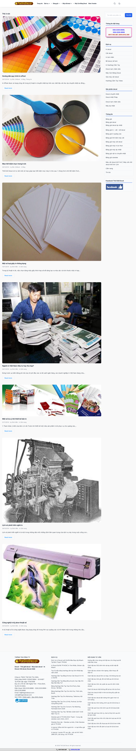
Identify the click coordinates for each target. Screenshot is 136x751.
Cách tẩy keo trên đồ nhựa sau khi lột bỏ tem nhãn (104, 723)
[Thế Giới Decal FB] (119, 187)
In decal (108, 49)
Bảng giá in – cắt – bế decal (115, 130)
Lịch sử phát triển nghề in (12, 525)
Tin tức (108, 172)
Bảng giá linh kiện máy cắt (115, 138)
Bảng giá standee (112, 157)
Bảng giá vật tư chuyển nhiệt (116, 153)
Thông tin (29, 79)
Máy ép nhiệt (110, 106)
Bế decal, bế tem (111, 61)
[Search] (114, 3)
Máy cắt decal (66, 3)
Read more (8, 88)
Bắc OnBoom (16, 79)
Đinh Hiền (15, 266)
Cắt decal (109, 53)
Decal (17, 667)
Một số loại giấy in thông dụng (14, 263)
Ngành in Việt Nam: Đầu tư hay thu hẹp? (18, 366)
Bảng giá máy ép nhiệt (113, 150)
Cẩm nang (23, 266)
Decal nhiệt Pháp (112, 97)
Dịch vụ (46, 3)
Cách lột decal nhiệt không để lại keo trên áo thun (104, 689)
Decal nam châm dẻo (113, 69)
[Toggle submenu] (51, 3)
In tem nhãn (110, 57)
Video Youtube (92, 3)
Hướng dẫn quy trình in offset (14, 76)
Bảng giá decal (111, 122)
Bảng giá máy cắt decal (114, 142)
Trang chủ (40, 3)
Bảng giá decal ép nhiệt (114, 125)
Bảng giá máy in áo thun (114, 146)
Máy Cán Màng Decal (81, 3)
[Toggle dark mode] (119, 3)
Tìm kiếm (128, 15)
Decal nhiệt (31, 669)
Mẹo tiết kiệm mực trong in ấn (14, 164)
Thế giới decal (25, 667)
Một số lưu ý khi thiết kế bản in (14, 419)
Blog (24, 79)
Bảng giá (55, 3)
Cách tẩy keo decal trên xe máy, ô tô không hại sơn (104, 676)
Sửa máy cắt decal (112, 77)
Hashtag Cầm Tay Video (114, 81)
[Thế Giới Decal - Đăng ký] (31, 700)
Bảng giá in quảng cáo (113, 134)
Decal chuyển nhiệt (112, 94)
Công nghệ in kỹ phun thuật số (14, 623)
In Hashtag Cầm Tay (113, 65)
